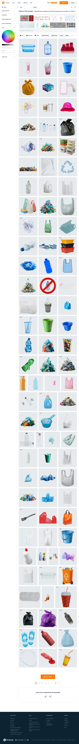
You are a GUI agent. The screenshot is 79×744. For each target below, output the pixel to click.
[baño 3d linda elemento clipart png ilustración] (27, 556)
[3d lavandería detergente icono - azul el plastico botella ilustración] (48, 401)
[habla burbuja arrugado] (30, 597)
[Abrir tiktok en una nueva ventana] (23, 739)
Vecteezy (12, 720)
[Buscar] (71, 7)
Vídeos (19, 2)
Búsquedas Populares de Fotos (34, 727)
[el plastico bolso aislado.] (28, 537)
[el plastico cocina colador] (48, 421)
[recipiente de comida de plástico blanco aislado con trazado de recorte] (48, 575)
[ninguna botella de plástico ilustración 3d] (48, 285)
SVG (23, 35)
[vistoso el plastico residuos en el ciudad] (28, 127)
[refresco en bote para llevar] (66, 597)
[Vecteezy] (3, 3)
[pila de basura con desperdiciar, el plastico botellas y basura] (67, 401)
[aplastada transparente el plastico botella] (28, 186)
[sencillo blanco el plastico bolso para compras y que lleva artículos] (48, 186)
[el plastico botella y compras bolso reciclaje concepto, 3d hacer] (53, 556)
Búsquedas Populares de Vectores (34, 724)
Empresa (12, 724)
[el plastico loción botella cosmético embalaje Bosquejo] (28, 458)
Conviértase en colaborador (49, 724)
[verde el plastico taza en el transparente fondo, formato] (48, 458)
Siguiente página (48, 676)
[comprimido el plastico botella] (39, 440)
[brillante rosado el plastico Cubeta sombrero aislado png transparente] (67, 107)
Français (66, 725)
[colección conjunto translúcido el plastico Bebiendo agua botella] (48, 127)
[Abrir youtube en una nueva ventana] (27, 739)
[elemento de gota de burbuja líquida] (28, 658)
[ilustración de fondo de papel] (67, 285)
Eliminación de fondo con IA (16, 732)
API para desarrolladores (15, 727)
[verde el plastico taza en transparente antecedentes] (48, 325)
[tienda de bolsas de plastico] (67, 186)
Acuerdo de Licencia (33, 718)
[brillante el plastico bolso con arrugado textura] (67, 305)
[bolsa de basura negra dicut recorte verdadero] (67, 127)
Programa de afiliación (34, 722)
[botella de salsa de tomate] (48, 658)
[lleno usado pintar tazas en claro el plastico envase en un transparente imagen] (67, 345)
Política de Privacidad (62, 739)
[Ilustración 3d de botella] (48, 638)
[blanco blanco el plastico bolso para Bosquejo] (67, 497)
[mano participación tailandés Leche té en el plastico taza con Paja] (48, 597)
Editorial (25, 2)
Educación (12, 725)
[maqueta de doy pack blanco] (48, 537)
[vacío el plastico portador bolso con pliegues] (67, 458)
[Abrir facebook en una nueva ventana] (15, 739)
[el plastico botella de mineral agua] (48, 265)
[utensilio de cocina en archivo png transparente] (28, 517)
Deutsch (66, 724)
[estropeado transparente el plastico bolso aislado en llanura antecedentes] (28, 226)
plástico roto (54, 35)
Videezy (11, 722)
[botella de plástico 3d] (67, 618)
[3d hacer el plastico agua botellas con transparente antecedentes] (27, 440)
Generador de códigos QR (15, 734)
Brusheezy (12, 718)
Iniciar (72, 2)
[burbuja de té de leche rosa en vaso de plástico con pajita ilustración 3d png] (48, 67)
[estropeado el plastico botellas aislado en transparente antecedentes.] (48, 477)
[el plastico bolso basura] (67, 226)
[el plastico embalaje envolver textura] (48, 166)
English (66, 718)
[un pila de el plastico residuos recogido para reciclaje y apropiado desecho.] (48, 345)
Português (66, 722)
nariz (72, 35)
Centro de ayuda (49, 718)
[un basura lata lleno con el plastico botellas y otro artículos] (67, 575)
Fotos (13, 2)
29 (55, 683)
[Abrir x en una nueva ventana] (25, 739)
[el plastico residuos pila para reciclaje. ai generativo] (28, 421)
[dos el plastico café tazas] (48, 107)
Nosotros (48, 722)
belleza (67, 35)
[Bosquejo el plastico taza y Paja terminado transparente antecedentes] (28, 325)
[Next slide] (75, 35)
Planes (48, 2)
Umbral (3, 50)
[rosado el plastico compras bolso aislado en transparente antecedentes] (69, 383)
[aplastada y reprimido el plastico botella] (52, 440)
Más (31, 2)
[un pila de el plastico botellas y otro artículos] (28, 285)
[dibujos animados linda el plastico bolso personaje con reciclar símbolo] (67, 265)
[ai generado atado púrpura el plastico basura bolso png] (48, 618)
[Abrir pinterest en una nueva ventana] (21, 739)
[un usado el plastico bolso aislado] (67, 421)
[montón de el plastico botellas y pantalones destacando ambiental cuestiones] (67, 365)
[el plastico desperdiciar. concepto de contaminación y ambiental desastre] (48, 246)
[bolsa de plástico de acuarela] (67, 206)
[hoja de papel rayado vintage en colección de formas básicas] (28, 305)
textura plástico (45, 35)
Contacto (48, 720)
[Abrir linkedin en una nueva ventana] (19, 739)
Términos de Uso (54, 739)
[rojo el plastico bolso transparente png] (48, 517)
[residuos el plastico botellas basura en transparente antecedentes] (48, 147)
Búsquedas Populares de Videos (34, 730)
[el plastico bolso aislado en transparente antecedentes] (67, 517)
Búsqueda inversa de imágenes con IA (14, 730)
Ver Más (71, 25)
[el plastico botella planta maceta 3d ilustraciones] (42, 556)
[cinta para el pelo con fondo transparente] (28, 107)
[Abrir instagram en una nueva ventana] (17, 739)
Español (66, 720)
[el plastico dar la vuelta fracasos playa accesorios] (28, 638)
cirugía (61, 35)
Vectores (7, 2)
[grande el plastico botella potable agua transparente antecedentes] (48, 48)
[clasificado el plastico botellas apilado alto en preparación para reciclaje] (28, 497)
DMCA (30, 720)
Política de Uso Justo (71, 739)
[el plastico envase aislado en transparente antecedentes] (28, 48)
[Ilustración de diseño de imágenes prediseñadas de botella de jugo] (23, 383)
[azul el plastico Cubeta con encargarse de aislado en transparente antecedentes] (67, 537)
